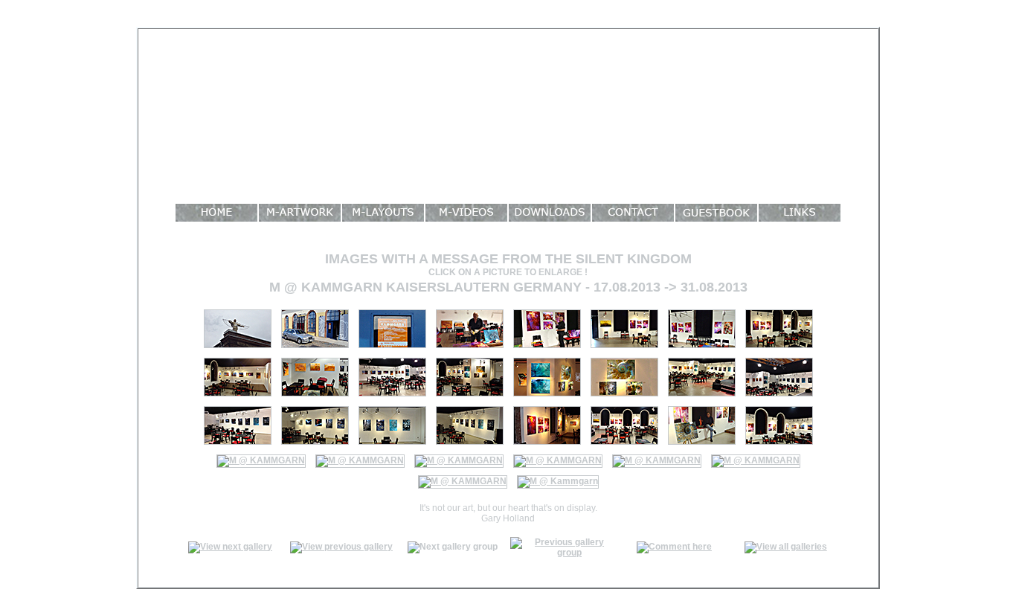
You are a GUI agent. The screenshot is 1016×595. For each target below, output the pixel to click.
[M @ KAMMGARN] (392, 397)
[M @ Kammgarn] (237, 349)
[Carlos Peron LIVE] (557, 481)
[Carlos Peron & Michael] (462, 481)
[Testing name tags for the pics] (547, 349)
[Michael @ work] (469, 349)
